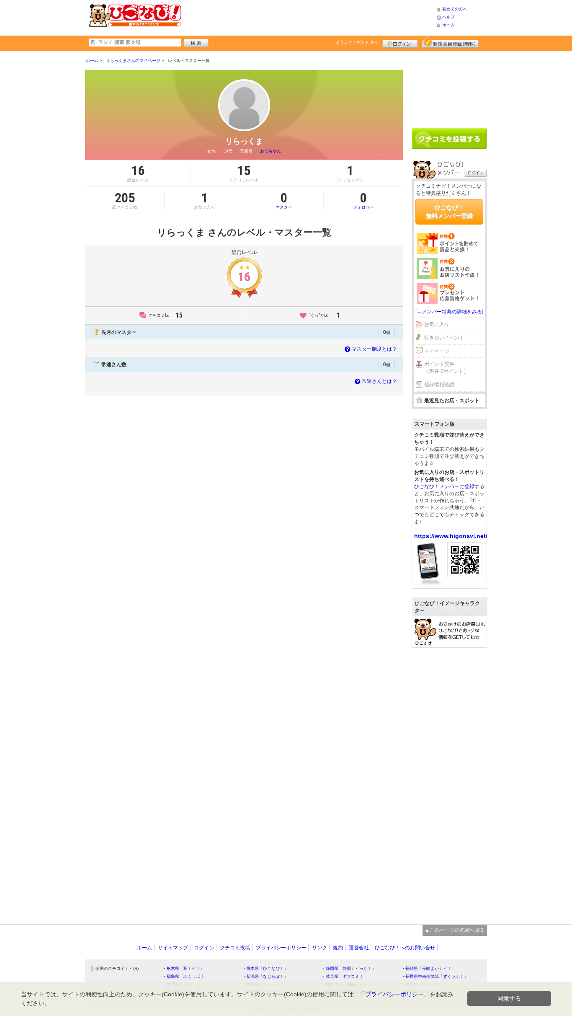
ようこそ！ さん (357, 42)
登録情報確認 (439, 385)
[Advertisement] (309, 16)
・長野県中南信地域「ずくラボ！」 (434, 976)
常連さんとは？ (379, 381)
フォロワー (363, 200)
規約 (338, 948)
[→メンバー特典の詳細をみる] (449, 312)
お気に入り (436, 324)
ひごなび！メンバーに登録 (444, 486)
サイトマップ (173, 948)
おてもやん (270, 151)
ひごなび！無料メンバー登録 (449, 211)
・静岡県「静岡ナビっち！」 (349, 968)
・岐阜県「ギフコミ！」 (345, 976)
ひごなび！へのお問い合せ (405, 948)
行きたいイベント (444, 338)
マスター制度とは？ (374, 349)
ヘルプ (448, 17)
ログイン (400, 42)
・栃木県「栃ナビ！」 (183, 968)
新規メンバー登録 (450, 42)
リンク (319, 948)
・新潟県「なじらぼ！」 (265, 976)
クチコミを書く (449, 138)
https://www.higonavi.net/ (450, 536)
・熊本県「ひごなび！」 (265, 968)
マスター (284, 200)
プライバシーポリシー (281, 948)
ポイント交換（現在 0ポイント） (446, 367)
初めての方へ (454, 9)
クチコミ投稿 (235, 948)
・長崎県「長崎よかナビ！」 (428, 968)
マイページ (436, 351)
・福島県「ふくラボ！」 (185, 976)
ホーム (448, 25)
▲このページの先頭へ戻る (455, 930)
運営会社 (359, 948)
